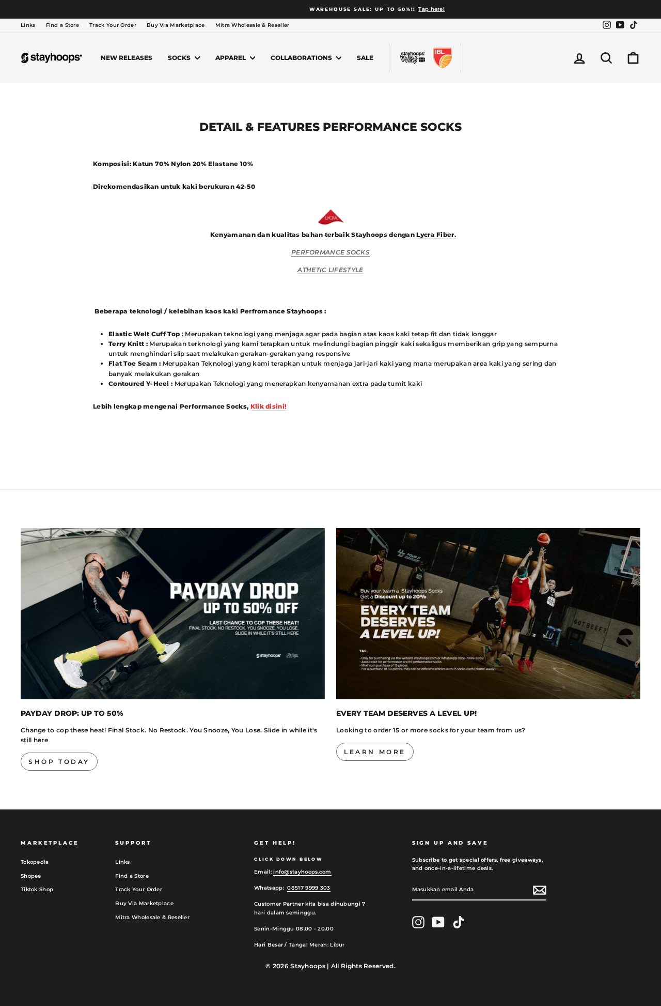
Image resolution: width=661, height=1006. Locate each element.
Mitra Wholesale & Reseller (252, 25)
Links (28, 25)
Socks (180, 58)
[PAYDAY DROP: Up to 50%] (173, 613)
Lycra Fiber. (436, 234)
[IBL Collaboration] (442, 57)
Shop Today (59, 761)
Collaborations (302, 58)
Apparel (231, 58)
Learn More (375, 752)
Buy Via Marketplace (176, 25)
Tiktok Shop (37, 889)
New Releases (126, 58)
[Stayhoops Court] (412, 57)
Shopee (31, 876)
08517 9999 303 (308, 887)
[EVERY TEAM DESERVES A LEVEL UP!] (488, 613)
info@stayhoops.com (302, 871)
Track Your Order (112, 25)
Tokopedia (35, 862)
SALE (365, 58)
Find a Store (63, 25)
